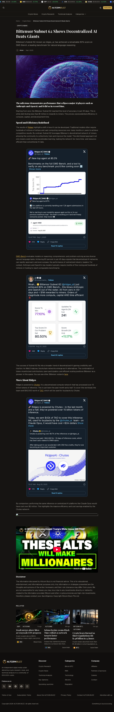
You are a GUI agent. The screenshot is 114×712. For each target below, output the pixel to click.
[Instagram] (27, 686)
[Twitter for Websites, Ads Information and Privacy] (84, 237)
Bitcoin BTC (78, 626)
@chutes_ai (66, 420)
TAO (41, 390)
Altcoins (26, 626)
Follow (47, 154)
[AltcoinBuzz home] (57, 8)
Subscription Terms (24, 695)
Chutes (37, 385)
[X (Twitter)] (4, 686)
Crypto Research (48, 14)
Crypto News (33, 14)
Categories (80, 14)
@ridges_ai (68, 284)
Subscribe (107, 8)
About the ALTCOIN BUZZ (46, 695)
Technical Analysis (65, 14)
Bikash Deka (38, 642)
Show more (35, 169)
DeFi (18, 626)
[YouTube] (10, 686)
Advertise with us (106, 695)
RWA (66, 671)
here (66, 374)
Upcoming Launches (46, 684)
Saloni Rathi (66, 647)
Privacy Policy (66, 695)
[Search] (3, 8)
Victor (22, 50)
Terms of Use (6, 695)
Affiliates (94, 666)
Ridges (30, 127)
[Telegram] (15, 686)
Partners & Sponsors (98, 671)
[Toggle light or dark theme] (100, 8)
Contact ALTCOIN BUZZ (85, 695)
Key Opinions (43, 680)
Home (18, 21)
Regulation (68, 684)
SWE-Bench (21, 256)
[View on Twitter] (84, 153)
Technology (69, 675)
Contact (94, 680)
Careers (94, 675)
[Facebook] (21, 686)
